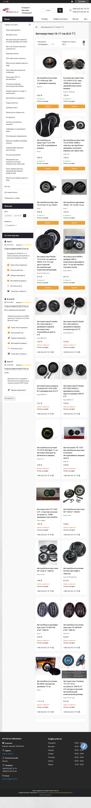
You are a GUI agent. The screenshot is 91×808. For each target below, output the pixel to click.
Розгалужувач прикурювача (16, 136)
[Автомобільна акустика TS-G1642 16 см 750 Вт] (47, 186)
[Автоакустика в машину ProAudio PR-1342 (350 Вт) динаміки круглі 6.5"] (47, 370)
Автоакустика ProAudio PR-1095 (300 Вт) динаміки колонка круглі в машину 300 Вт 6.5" (73, 391)
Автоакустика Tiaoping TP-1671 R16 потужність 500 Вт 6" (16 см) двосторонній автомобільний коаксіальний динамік (73, 687)
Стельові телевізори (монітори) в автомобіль (15, 85)
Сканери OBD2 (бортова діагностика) (14, 149)
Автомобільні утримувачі (15, 98)
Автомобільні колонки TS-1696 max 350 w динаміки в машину (47, 80)
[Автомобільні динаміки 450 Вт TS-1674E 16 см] (74, 186)
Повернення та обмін (12, 198)
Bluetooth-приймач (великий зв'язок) (16, 142)
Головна (44, 19)
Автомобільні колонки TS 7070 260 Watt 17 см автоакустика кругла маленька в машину (47, 451)
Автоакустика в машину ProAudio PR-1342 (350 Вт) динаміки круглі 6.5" (47, 388)
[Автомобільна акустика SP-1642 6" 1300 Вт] (47, 552)
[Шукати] (60, 10)
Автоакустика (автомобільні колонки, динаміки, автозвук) (16, 41)
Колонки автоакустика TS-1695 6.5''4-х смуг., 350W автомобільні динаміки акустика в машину (73, 83)
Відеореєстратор (12, 53)
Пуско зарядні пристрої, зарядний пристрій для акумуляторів (14, 171)
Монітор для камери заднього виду (17, 64)
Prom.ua (56, 790)
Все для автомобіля (13, 155)
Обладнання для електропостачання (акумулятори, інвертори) (15, 162)
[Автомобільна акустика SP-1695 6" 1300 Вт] (74, 493)
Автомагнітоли (11, 35)
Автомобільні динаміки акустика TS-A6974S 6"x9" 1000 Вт (47, 627)
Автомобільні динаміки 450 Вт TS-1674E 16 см (73, 203)
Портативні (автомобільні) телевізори (15, 71)
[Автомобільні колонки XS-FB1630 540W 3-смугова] (74, 552)
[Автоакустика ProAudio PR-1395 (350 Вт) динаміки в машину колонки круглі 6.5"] (74, 306)
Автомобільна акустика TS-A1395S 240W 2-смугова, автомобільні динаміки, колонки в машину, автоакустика (73, 145)
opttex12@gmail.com (9, 779)
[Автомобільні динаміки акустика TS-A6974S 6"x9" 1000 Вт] (47, 609)
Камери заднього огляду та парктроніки (16, 92)
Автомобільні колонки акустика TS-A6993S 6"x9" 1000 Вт (73, 627)
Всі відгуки (9, 398)
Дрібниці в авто (12, 107)
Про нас (76, 19)
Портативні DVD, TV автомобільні (13, 78)
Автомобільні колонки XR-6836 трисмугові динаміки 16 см (47, 684)
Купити (47, 106)
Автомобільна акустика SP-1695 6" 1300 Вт (73, 510)
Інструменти (10, 117)
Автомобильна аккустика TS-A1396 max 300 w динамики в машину (47, 144)
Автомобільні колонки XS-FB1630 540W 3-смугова (73, 571)
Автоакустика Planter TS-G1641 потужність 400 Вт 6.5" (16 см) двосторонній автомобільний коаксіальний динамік (46, 263)
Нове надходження (13, 30)
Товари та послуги (60, 19)
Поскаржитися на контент (46, 792)
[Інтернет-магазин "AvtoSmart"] (11, 10)
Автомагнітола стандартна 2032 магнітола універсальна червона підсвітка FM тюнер (18, 381)
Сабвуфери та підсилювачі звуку (16, 130)
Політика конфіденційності (63, 792)
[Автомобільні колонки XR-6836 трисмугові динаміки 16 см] (47, 665)
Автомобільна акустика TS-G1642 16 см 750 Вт (47, 203)
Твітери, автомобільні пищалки (14, 123)
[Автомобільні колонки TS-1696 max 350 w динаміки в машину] (47, 62)
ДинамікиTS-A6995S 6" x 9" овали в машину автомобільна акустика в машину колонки (18, 256)
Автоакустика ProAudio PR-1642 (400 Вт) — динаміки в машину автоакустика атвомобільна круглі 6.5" (47, 328)
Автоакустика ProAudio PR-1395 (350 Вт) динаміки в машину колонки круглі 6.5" (73, 325)
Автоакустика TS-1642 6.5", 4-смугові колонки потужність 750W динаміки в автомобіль (47, 513)
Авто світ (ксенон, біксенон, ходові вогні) (16, 48)
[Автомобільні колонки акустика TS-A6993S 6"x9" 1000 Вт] (74, 609)
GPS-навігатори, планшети (16, 58)
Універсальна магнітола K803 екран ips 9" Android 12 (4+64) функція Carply (18, 318)
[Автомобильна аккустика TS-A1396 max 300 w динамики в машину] (47, 124)
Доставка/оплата (11, 192)
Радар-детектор (12, 103)
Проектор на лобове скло (15, 112)
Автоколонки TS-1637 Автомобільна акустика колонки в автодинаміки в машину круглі (74, 452)
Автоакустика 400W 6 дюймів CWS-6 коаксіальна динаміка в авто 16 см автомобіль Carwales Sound (73, 262)
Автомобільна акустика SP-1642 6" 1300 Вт (47, 569)
